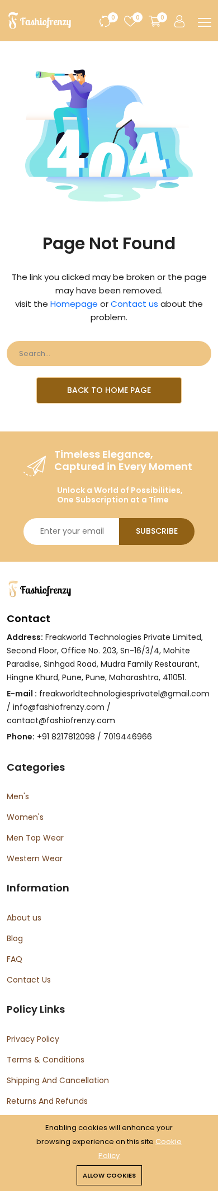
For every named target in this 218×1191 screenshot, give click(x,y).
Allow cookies (109, 1175)
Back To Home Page (109, 390)
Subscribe (157, 531)
